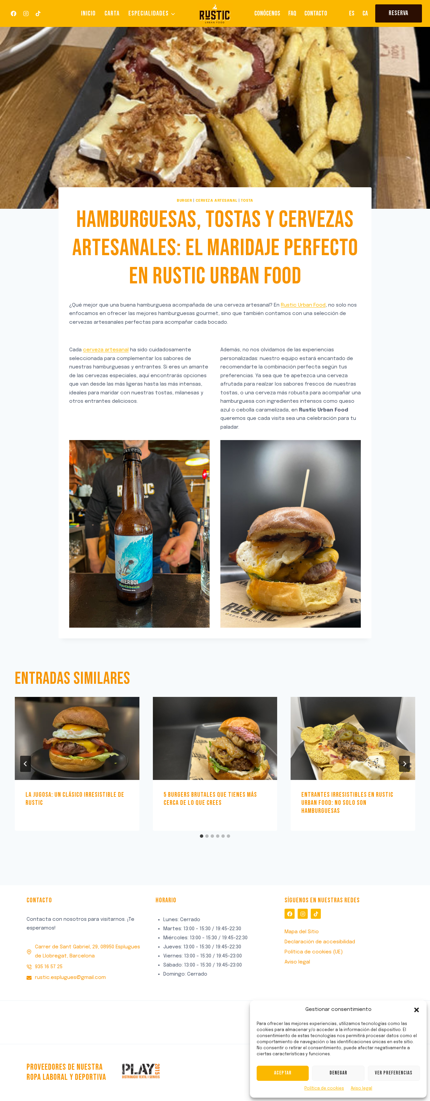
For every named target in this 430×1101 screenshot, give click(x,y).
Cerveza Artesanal (217, 200)
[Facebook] (13, 13)
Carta (112, 13)
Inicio (88, 13)
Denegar (338, 1073)
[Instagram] (25, 13)
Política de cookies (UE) (314, 952)
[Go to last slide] (25, 764)
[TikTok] (38, 13)
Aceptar (283, 1073)
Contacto (315, 13)
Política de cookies (324, 1089)
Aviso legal (361, 1089)
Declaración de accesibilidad (320, 942)
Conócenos (267, 13)
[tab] (201, 836)
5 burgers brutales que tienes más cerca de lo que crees (210, 799)
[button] (416, 1010)
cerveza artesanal (106, 350)
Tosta (247, 200)
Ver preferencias (394, 1073)
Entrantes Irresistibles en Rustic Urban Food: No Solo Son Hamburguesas (347, 803)
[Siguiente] (404, 764)
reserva (398, 13)
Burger (184, 200)
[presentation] (77, 738)
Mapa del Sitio (302, 932)
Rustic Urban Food (303, 305)
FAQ (292, 13)
